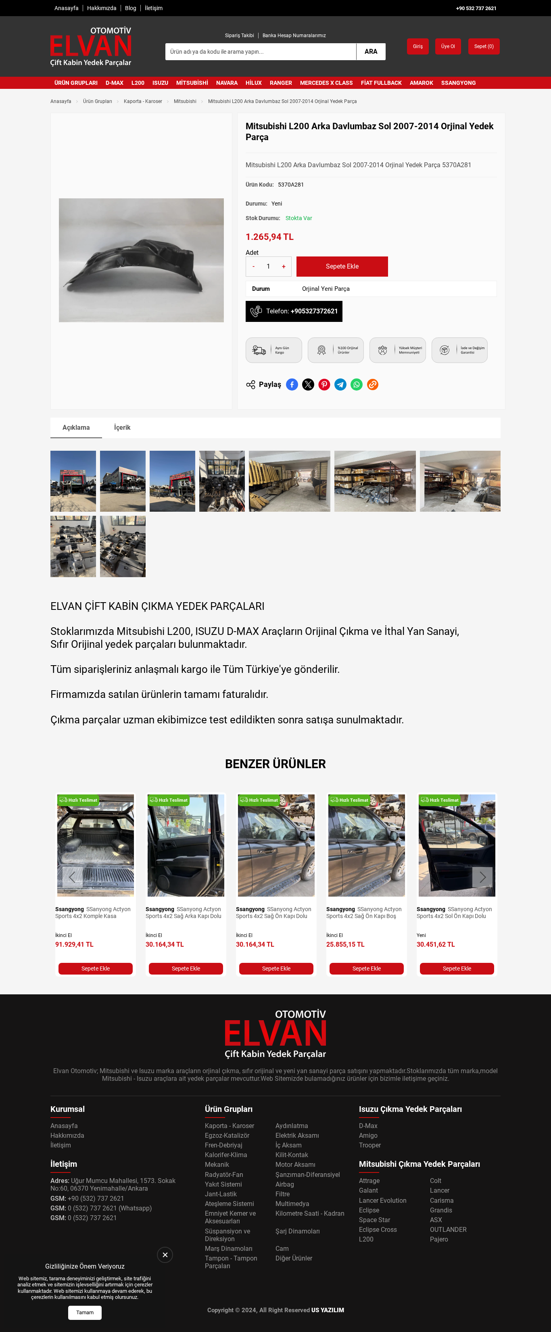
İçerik (122, 427)
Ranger (281, 83)
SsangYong (458, 83)
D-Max (114, 83)
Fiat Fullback (381, 83)
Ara (371, 51)
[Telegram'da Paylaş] (340, 384)
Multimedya (292, 1204)
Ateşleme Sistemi (229, 1204)
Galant (368, 1190)
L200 (137, 83)
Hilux (254, 83)
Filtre (283, 1194)
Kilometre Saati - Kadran (310, 1213)
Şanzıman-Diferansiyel (308, 1175)
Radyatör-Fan (224, 1175)
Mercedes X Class (326, 83)
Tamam (85, 1312)
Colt (435, 1181)
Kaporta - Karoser (143, 101)
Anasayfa (66, 8)
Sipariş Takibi (239, 35)
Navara (227, 83)
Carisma (442, 1200)
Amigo (368, 1135)
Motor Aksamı (295, 1164)
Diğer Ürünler (294, 1258)
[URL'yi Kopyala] (373, 384)
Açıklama (76, 427)
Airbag (285, 1184)
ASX (436, 1220)
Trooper (370, 1145)
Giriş (418, 46)
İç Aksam (289, 1145)
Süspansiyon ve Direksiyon (227, 1235)
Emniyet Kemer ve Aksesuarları (230, 1217)
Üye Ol (448, 46)
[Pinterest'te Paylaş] (324, 384)
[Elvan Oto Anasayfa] (90, 46)
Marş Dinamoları (229, 1248)
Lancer (439, 1190)
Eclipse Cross (378, 1229)
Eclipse (369, 1210)
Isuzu (160, 83)
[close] (165, 1255)
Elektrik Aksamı (297, 1135)
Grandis (441, 1210)
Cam (282, 1248)
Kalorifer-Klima (226, 1155)
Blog (130, 8)
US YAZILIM (327, 1310)
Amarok (421, 83)
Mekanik (217, 1164)
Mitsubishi (192, 83)
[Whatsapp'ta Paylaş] (357, 384)
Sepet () (484, 46)
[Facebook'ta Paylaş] (292, 384)
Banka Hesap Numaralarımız (294, 35)
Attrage (369, 1181)
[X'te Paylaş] (308, 384)
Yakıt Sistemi (223, 1184)
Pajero (439, 1239)
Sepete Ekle (342, 266)
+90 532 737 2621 (476, 8)
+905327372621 (314, 311)
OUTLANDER (448, 1229)
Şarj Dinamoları (298, 1231)
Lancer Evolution (383, 1200)
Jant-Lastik (221, 1194)
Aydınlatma (292, 1126)
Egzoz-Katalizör (227, 1135)
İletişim (154, 8)
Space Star (374, 1220)
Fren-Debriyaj (223, 1145)
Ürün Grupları (76, 83)
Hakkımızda (102, 8)
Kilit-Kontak (292, 1155)
